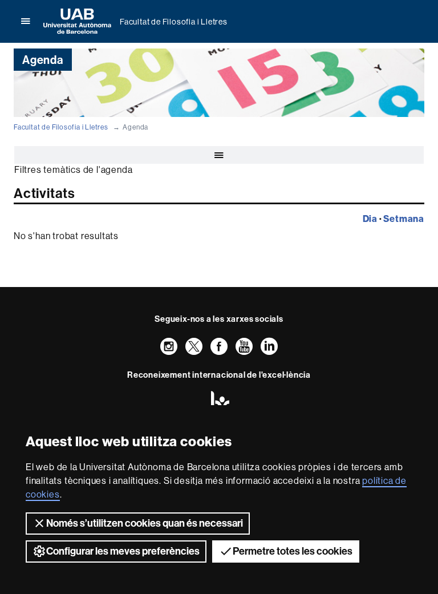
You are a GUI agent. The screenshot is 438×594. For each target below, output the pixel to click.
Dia (370, 218)
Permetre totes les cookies (292, 551)
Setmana (403, 218)
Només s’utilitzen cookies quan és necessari (144, 523)
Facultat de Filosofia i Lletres (174, 22)
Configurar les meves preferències (123, 551)
